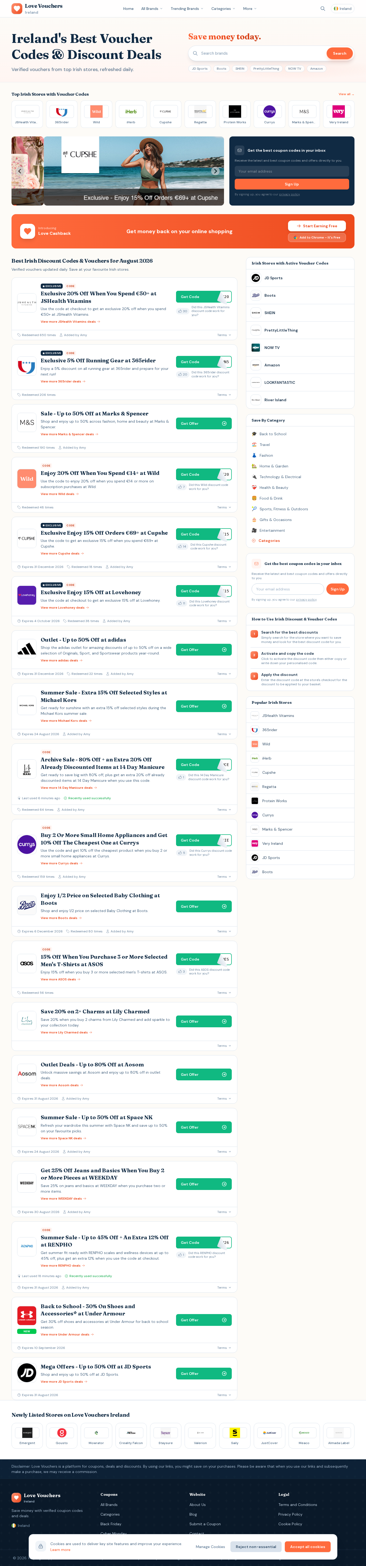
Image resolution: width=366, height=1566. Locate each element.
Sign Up (292, 184)
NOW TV (294, 68)
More (247, 8)
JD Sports (200, 68)
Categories (221, 8)
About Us (197, 1504)
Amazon (316, 68)
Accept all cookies (307, 1546)
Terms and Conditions (297, 1504)
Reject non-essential (256, 1546)
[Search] (323, 8)
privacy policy (289, 194)
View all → (346, 94)
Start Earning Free (320, 226)
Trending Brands (185, 8)
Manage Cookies (210, 1546)
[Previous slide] (20, 171)
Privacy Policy (290, 1514)
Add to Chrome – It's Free (320, 237)
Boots (221, 68)
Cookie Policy (290, 1524)
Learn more (60, 1549)
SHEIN (240, 68)
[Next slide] (215, 171)
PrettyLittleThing (266, 68)
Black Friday (110, 1524)
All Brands (149, 8)
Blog (193, 1514)
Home (128, 8)
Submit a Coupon (205, 1524)
